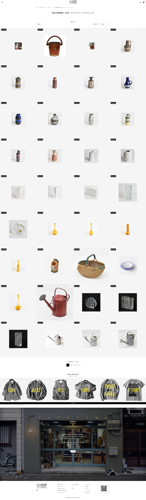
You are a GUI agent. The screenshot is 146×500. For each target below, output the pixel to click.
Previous (1, 390)
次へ (81, 365)
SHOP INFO (73, 451)
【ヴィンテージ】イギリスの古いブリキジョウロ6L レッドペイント (53, 301)
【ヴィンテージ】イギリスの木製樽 (46, 44)
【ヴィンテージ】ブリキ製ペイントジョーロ (84, 44)
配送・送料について (61, 484)
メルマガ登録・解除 (75, 484)
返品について (60, 486)
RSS (72, 486)
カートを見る (87, 490)
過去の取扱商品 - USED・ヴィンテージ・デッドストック (64, 7)
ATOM (72, 488)
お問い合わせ (87, 492)
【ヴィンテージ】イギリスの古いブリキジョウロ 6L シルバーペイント (54, 337)
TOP (37, 7)
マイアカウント (88, 484)
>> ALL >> (73, 403)
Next (144, 390)
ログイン (87, 488)
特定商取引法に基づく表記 (62, 490)
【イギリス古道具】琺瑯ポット (8, 44)
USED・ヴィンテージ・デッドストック (46, 7)
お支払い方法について (62, 488)
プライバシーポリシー (62, 492)
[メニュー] (2, 2)
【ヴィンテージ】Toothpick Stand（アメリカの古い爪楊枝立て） (53, 264)
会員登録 (87, 486)
